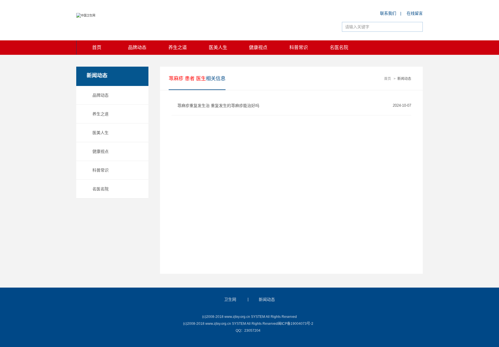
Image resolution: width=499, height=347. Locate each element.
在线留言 (415, 13)
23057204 (252, 331)
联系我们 (388, 13)
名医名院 (339, 47)
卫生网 (230, 299)
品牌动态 (137, 47)
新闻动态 (404, 79)
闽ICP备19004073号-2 (295, 324)
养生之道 (177, 47)
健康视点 (258, 47)
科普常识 (298, 47)
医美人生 (218, 47)
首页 (96, 47)
